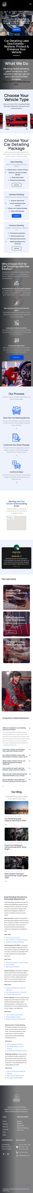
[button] (30, 4)
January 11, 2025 (9, 816)
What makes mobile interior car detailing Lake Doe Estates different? (14, 762)
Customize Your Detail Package (16, 445)
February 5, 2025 (9, 871)
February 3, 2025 (9, 843)
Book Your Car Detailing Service (16, 418)
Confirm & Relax (16, 472)
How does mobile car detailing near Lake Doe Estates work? (14, 750)
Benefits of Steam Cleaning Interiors (16, 1019)
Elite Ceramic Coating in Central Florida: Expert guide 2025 (16, 875)
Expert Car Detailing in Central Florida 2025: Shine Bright (15, 847)
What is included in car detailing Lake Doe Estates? (14, 728)
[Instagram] (8, 1154)
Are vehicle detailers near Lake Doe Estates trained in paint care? (15, 756)
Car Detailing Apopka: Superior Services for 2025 (15, 820)
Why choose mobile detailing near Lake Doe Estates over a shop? (15, 774)
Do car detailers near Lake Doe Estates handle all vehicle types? (15, 780)
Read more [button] (16, 566)
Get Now (16, 185)
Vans (7, 129)
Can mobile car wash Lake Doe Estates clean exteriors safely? (14, 769)
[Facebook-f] (4, 1154)
